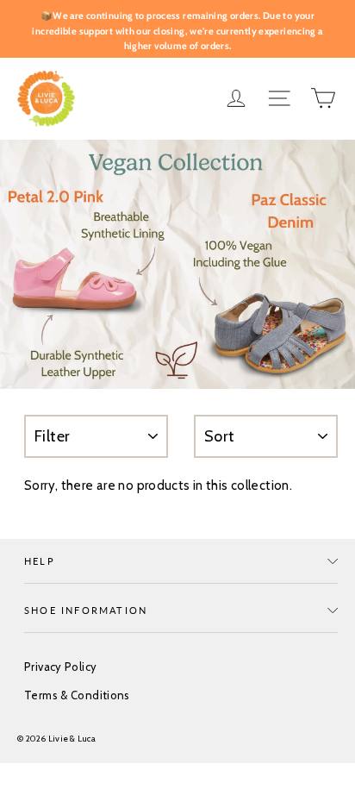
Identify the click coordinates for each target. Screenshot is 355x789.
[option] (177, 264)
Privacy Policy (60, 666)
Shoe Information (85, 610)
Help (39, 561)
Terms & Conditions (77, 695)
